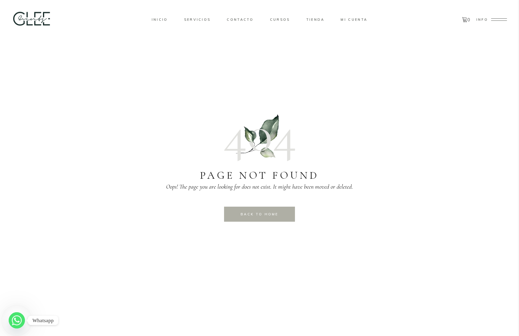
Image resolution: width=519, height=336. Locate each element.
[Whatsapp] (17, 320)
